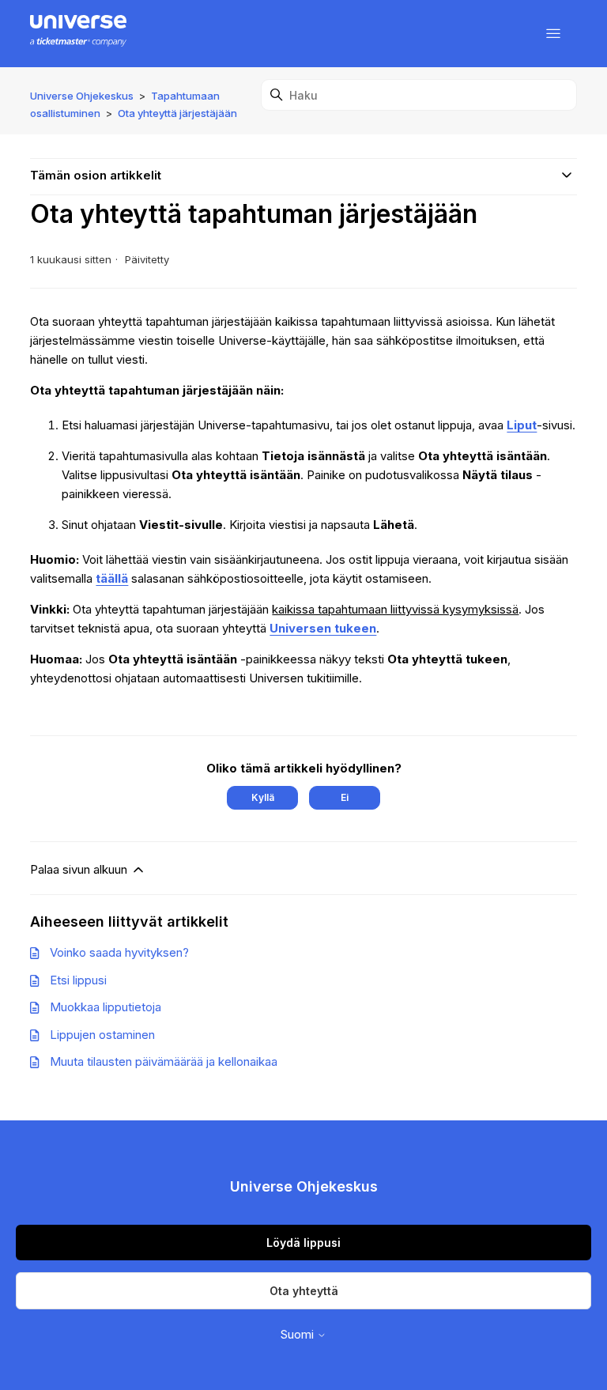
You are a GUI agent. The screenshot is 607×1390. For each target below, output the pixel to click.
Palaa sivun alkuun (80, 869)
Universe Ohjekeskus (82, 95)
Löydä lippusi (303, 1242)
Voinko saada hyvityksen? (119, 952)
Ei (345, 797)
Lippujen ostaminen (102, 1034)
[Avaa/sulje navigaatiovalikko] (553, 34)
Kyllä (262, 797)
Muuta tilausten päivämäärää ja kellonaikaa (163, 1061)
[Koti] (78, 33)
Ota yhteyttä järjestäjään (177, 113)
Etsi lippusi (78, 980)
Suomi (299, 1334)
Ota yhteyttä (304, 1290)
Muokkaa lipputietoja (105, 1006)
